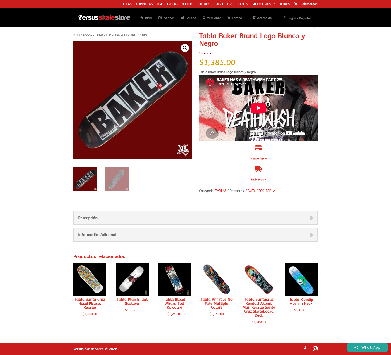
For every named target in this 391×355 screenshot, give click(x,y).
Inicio (76, 34)
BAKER (250, 191)
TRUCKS (172, 4)
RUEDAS (187, 4)
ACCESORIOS (262, 4)
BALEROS (204, 4)
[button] (185, 48)
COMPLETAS (144, 4)
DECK (260, 191)
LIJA (159, 4)
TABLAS (126, 4)
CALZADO (221, 4)
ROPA (240, 4)
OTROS (285, 4)
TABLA (270, 191)
